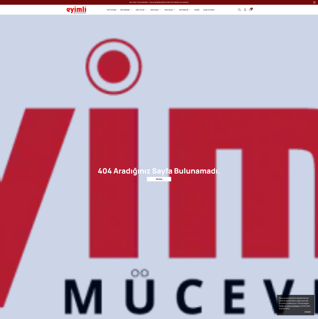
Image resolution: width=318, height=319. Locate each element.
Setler (196, 10)
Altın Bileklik (125, 10)
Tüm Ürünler (111, 10)
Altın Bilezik (183, 10)
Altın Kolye (169, 10)
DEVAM (159, 179)
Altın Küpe (154, 10)
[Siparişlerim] (245, 9)
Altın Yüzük (140, 10)
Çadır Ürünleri (208, 10)
